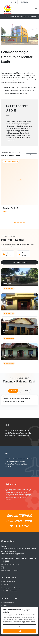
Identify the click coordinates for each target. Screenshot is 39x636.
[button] (14, 222)
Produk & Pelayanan (10, 591)
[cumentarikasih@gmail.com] (15, 2)
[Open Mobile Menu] (36, 9)
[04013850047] (12, 2)
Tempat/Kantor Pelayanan (11, 588)
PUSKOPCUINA (23, 2)
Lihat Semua (31, 155)
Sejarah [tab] (26, 390)
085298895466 (10, 363)
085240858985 (10, 338)
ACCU (5, 606)
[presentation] (32, 191)
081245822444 (10, 313)
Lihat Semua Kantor (18, 262)
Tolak (19, 626)
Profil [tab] (14, 390)
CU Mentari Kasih (9, 582)
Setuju (19, 631)
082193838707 (10, 288)
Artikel (5, 585)
